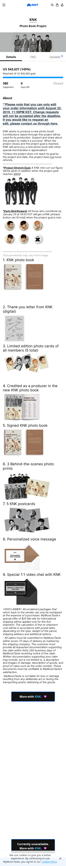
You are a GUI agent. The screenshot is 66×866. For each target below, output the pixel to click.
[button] (3, 4)
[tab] (11, 57)
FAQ (33, 57)
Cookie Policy (49, 862)
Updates (56, 56)
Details (11, 57)
